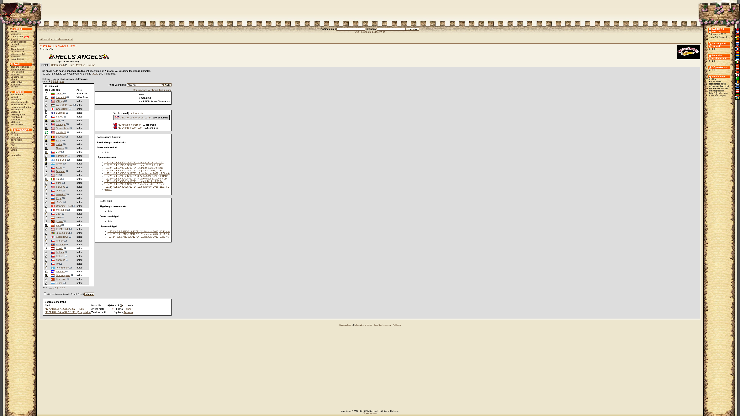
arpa (58, 179)
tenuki (59, 163)
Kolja (58, 198)
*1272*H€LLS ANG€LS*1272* (135, 117)
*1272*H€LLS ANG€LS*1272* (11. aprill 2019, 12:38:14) (133, 181)
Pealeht (14, 31)
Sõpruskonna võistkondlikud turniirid (152, 90)
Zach (58, 213)
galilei (59, 144)
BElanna (60, 113)
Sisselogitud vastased (17, 110)
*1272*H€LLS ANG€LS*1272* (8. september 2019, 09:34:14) (136, 178)
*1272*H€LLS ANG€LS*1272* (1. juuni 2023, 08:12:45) (133, 165)
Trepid (14, 46)
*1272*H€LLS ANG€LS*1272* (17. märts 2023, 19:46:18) (134, 168)
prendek (60, 271)
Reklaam (397, 325)
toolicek (60, 256)
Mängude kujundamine (17, 57)
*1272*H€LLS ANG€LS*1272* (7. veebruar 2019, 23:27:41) (135, 184)
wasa (59, 190)
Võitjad (14, 97)
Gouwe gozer (63, 275)
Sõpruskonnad (18, 104)
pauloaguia (722, 93)
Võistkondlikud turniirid (18, 43)
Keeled (14, 135)
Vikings (60, 101)
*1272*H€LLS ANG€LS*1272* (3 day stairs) (68, 312)
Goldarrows (62, 237)
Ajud (13, 132)
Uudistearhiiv (136, 113)
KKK (13, 145)
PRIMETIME (62, 229)
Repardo (128, 312)
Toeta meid (16, 140)
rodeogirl (61, 124)
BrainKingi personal (382, 325)
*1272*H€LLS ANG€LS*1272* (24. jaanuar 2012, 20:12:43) (139, 231)
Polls (71, 65)
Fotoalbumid (17, 72)
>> (62, 81)
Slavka (59, 116)
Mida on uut (17, 94)
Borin (59, 167)
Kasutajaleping (346, 325)
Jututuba (15, 119)
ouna (58, 183)
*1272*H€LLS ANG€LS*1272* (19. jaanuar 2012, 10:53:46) (139, 237)
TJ (57, 175)
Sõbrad (14, 79)
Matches (80, 65)
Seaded (14, 87)
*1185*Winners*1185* (129, 124)
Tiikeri (59, 283)
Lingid (14, 150)
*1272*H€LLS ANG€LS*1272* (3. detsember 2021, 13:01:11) (136, 176)
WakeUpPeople (64, 105)
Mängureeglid (18, 54)
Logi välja (16, 155)
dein (58, 217)
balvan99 (61, 97)
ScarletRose (62, 128)
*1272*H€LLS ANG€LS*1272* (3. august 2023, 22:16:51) (134, 162)
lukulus (60, 240)
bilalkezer (61, 279)
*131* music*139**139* (130, 128)
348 (26, 36)
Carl (58, 120)
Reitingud (16, 99)
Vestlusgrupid (18, 114)
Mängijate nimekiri (20, 102)
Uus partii (16, 34)
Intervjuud (16, 137)
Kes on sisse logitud (21, 107)
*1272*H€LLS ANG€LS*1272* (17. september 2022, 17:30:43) (137, 173)
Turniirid (15, 39)
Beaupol (60, 136)
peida (712, 79)
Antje (58, 140)
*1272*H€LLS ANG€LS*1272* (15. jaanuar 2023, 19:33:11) (135, 170)
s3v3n (59, 202)
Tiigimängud (17, 49)
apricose (60, 260)
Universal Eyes (64, 206)
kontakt (14, 147)
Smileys (91, 65)
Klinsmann (61, 156)
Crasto (59, 248)
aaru (58, 225)
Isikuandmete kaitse (363, 325)
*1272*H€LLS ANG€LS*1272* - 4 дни (64, 309)
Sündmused (17, 77)
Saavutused (17, 124)
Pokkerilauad (17, 51)
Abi (12, 142)
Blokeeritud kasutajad (17, 83)
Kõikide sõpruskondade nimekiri (56, 39)
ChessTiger (62, 109)
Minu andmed (18, 69)
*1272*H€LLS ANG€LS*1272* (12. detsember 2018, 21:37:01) (137, 186)
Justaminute (62, 233)
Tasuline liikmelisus (21, 67)
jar (57, 264)
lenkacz (60, 252)
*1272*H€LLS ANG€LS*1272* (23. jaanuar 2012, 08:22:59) (139, 234)
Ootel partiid (17, 36)
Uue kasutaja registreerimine (370, 32)
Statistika (15, 122)
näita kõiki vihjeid (718, 95)
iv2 (59, 152)
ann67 (59, 93)
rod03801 (61, 132)
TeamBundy (62, 267)
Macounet (61, 210)
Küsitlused (16, 117)
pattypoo (60, 186)
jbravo (59, 221)
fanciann (60, 171)
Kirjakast (15, 74)
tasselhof (61, 194)
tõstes (95, 73)
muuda (723, 37)
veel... (108, 189)
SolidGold (61, 160)
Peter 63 (60, 244)
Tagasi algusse (370, 413)
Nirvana (60, 148)
